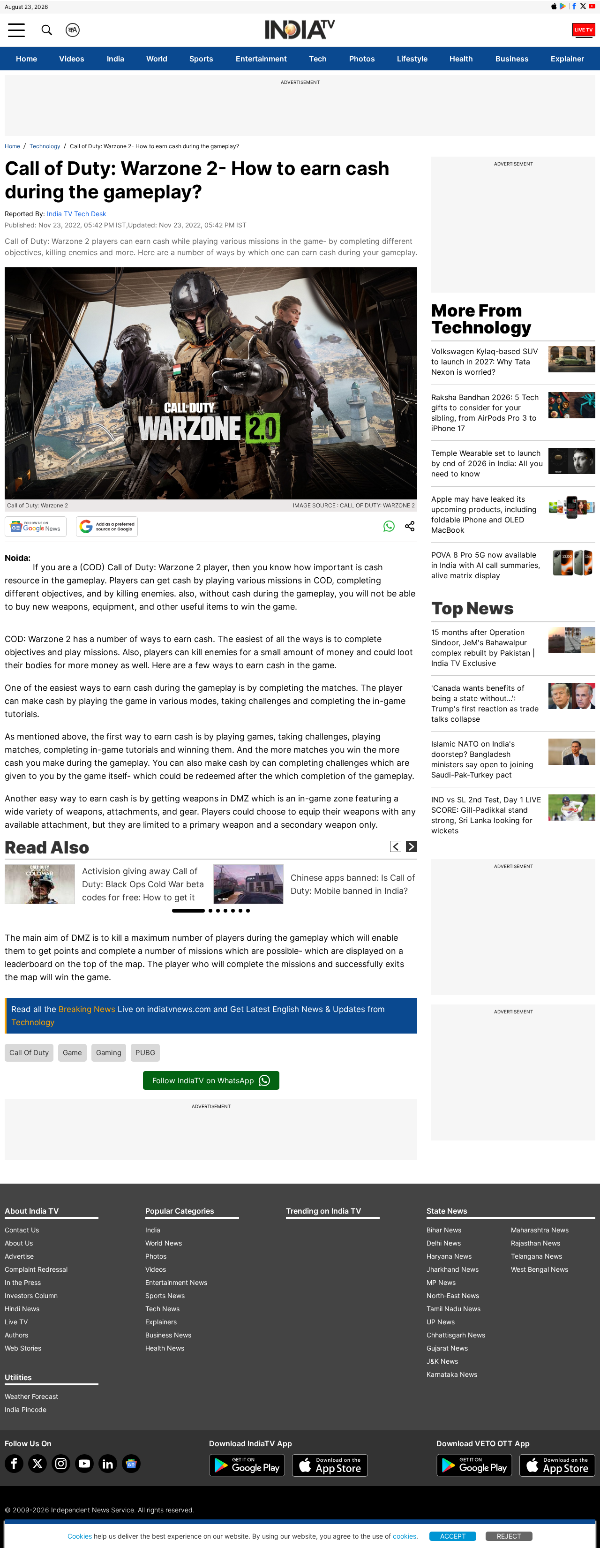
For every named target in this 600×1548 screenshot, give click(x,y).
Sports (201, 58)
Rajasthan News (535, 1243)
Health (461, 58)
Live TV (16, 1322)
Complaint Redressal (36, 1269)
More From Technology (481, 319)
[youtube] (84, 1463)
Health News (164, 1348)
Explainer (567, 58)
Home (26, 58)
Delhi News (444, 1243)
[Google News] (36, 526)
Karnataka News (452, 1374)
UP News (441, 1322)
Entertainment (261, 58)
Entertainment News (176, 1282)
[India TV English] (300, 30)
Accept (453, 1536)
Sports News (165, 1295)
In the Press (23, 1282)
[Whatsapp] (389, 527)
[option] (107, 884)
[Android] (563, 6)
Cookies (80, 1536)
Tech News (162, 1309)
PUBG (145, 1052)
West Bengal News (539, 1269)
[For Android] (474, 1465)
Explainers (161, 1322)
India (115, 58)
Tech (318, 58)
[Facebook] (14, 1463)
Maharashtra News (540, 1230)
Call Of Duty (29, 1052)
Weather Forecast (31, 1396)
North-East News (453, 1295)
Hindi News (22, 1309)
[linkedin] (107, 1463)
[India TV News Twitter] (583, 6)
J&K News (442, 1361)
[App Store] (330, 1465)
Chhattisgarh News (456, 1335)
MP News (441, 1282)
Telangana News (536, 1256)
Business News (168, 1335)
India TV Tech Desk (76, 214)
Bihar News (444, 1230)
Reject (509, 1536)
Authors (16, 1335)
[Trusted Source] (107, 526)
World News (163, 1243)
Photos (362, 58)
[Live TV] (583, 30)
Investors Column (31, 1295)
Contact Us (22, 1230)
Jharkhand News (453, 1269)
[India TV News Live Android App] (247, 1465)
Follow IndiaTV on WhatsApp (203, 1080)
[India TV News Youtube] (592, 6)
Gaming (108, 1052)
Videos (71, 58)
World (156, 58)
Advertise (19, 1256)
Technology (45, 146)
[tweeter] (37, 1463)
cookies (404, 1536)
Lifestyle (412, 58)
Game (72, 1052)
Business (512, 58)
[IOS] (554, 6)
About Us (19, 1243)
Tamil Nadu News (453, 1309)
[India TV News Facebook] (574, 6)
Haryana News (449, 1256)
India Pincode (25, 1409)
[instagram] (61, 1463)
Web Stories (23, 1348)
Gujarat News (447, 1348)
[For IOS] (557, 1465)
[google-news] (131, 1463)
